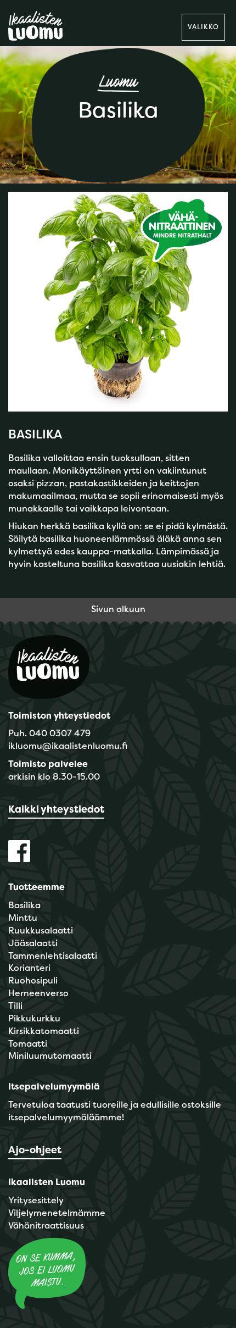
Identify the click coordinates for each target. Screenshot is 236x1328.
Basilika (24, 905)
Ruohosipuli (33, 980)
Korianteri (29, 968)
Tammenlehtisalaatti (52, 956)
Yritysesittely (36, 1200)
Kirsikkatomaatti (43, 1031)
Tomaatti (27, 1043)
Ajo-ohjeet (34, 1150)
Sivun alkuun (118, 609)
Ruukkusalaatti (40, 930)
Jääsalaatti (33, 943)
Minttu (22, 918)
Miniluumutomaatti (50, 1056)
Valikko (203, 27)
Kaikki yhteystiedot (56, 809)
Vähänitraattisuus (46, 1225)
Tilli (15, 1006)
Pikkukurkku (34, 1018)
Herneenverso (38, 993)
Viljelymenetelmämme (56, 1213)
